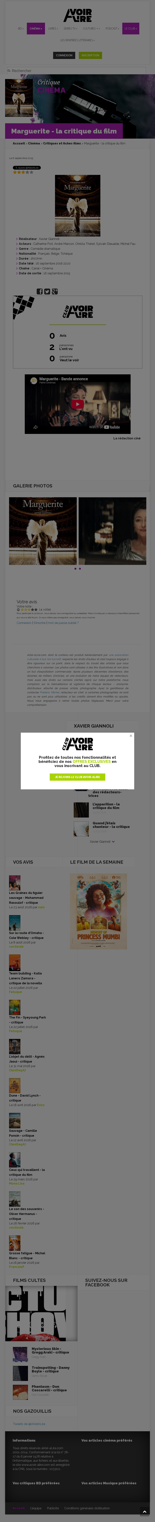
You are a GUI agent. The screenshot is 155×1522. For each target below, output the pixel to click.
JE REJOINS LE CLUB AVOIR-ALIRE (77, 777)
